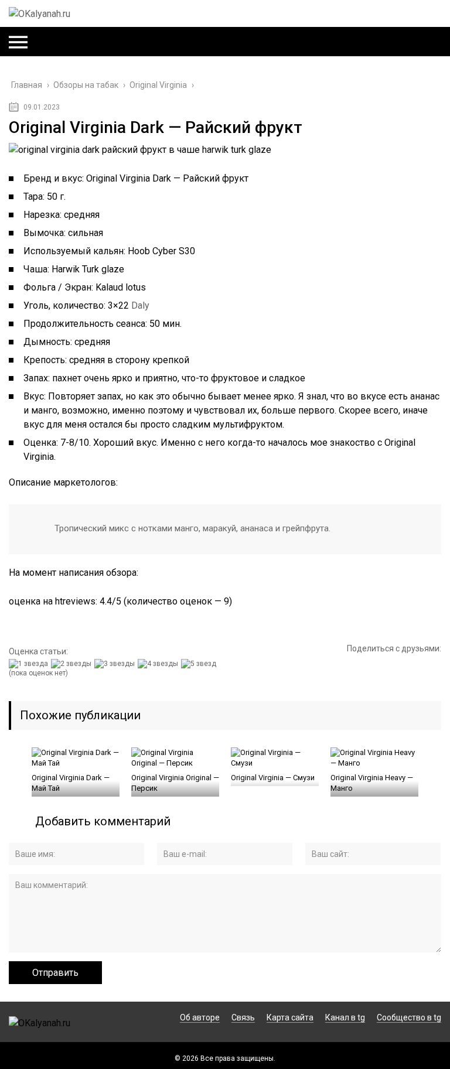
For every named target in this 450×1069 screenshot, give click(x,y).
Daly (140, 305)
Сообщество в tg (409, 1017)
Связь (243, 1017)
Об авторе (200, 1017)
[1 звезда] (30, 663)
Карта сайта (290, 1017)
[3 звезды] (116, 663)
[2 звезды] (72, 663)
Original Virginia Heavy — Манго (371, 783)
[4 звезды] (159, 663)
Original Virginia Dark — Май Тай (71, 783)
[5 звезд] (200, 663)
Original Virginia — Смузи (273, 777)
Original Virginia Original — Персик (175, 783)
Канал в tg (345, 1017)
